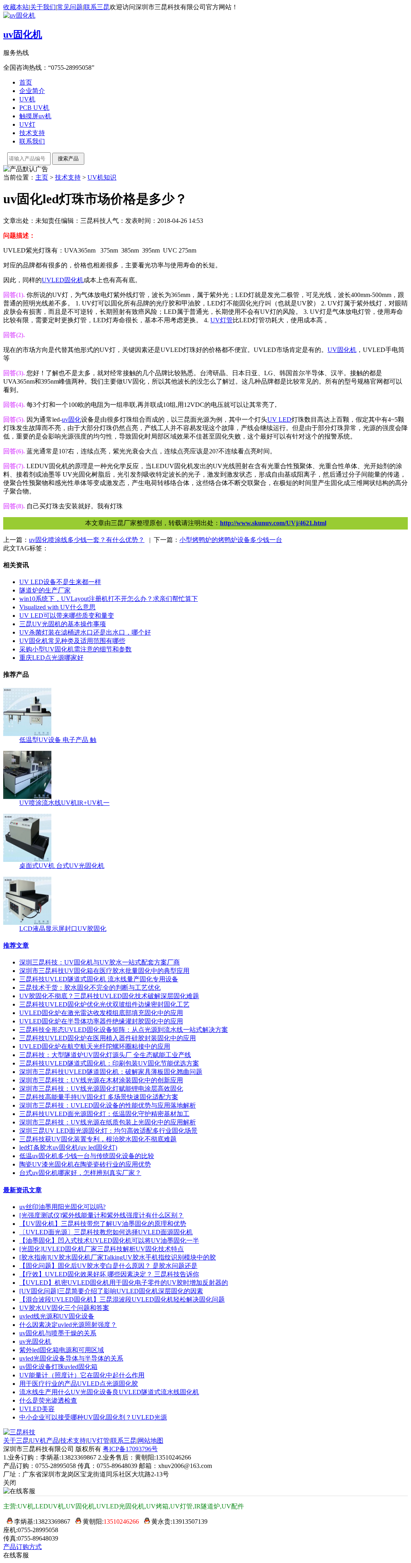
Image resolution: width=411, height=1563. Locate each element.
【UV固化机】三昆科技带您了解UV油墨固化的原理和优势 (102, 1223)
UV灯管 (98, 1440)
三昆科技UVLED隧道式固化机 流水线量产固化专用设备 (98, 979)
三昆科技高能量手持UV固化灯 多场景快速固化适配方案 (98, 1097)
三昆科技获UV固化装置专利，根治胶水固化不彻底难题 (98, 1139)
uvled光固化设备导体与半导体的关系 (71, 1358)
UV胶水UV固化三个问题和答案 (64, 1307)
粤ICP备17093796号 (130, 1449)
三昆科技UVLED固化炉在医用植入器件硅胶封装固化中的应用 (107, 1038)
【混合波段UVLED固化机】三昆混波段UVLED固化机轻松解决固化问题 (122, 1299)
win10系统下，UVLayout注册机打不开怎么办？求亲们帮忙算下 (108, 598)
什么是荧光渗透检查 (48, 1400)
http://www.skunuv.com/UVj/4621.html (273, 523)
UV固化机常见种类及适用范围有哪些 (72, 640)
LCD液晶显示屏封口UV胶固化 (62, 928)
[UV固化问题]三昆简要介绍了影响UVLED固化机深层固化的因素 (111, 1291)
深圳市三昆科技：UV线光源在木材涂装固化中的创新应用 (101, 1080)
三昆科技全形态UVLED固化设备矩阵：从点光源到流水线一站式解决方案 (123, 1029)
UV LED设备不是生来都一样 (60, 581)
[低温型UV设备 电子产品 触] (27, 733)
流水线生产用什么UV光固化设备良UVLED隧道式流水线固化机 (109, 1392)
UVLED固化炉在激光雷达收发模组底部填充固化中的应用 (101, 1012)
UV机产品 (44, 1440)
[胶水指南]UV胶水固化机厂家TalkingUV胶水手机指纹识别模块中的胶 (117, 1257)
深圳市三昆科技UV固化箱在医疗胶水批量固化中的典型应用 (104, 970)
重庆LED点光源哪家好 (51, 657)
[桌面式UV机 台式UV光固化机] (27, 859)
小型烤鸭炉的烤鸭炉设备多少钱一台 (230, 539)
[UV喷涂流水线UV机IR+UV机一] (27, 796)
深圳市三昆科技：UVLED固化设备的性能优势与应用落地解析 (107, 1105)
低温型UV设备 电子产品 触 (57, 739)
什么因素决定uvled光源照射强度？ (68, 1324)
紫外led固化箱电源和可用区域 (61, 1350)
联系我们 (32, 141)
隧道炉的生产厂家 (45, 590)
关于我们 (43, 7)
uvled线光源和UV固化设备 (56, 1316)
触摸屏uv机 (35, 116)
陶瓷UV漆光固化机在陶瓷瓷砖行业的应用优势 (85, 1164)
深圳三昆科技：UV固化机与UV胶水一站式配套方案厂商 (99, 962)
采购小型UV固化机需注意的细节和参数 (75, 649)
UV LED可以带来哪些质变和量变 (66, 615)
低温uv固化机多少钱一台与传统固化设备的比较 (86, 1156)
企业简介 (32, 90)
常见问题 (70, 7)
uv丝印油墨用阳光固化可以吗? (62, 1206)
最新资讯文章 (22, 1190)
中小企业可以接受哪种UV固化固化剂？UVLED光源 (93, 1417)
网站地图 (150, 1440)
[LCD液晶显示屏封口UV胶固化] (27, 922)
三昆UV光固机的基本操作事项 (62, 624)
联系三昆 (97, 7)
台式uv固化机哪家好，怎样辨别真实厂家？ (80, 1172)
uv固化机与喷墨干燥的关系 (57, 1333)
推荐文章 (16, 945)
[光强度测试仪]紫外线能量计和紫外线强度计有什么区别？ (101, 1215)
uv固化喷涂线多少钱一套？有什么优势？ (86, 539)
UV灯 (27, 124)
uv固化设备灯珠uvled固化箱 (58, 1366)
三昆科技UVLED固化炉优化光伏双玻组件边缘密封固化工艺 (104, 1004)
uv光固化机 (35, 1341)
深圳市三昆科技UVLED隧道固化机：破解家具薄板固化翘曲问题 (110, 1071)
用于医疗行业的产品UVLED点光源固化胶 (78, 1383)
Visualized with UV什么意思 (57, 607)
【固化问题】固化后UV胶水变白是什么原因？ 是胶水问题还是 (108, 1265)
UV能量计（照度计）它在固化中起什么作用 (81, 1375)
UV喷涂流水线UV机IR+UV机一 (64, 802)
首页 (25, 82)
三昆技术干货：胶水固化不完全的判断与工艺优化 (90, 987)
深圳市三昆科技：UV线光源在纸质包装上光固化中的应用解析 (107, 1122)
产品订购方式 (22, 1546)
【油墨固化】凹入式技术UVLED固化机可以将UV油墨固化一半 (109, 1240)
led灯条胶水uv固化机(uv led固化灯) (68, 1147)
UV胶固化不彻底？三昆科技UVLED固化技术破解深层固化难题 (109, 996)
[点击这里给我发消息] (7, 1521)
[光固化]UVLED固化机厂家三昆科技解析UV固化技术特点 (101, 1249)
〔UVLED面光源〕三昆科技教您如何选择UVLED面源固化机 (106, 1232)
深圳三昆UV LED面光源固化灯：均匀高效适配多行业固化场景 (108, 1130)
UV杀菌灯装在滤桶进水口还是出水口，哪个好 (85, 632)
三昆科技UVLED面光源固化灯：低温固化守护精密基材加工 (104, 1113)
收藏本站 (16, 7)
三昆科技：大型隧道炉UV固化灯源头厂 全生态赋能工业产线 (105, 1054)
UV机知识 (101, 177)
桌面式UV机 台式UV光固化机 (61, 865)
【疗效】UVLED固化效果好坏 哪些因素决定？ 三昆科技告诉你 (109, 1274)
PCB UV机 (34, 107)
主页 (41, 177)
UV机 (27, 99)
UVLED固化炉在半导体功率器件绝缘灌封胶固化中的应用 (101, 1021)
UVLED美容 (37, 1408)
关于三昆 (16, 1440)
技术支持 (32, 132)
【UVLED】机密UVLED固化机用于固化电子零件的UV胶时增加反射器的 (123, 1282)
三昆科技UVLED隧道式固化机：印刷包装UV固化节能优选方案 (109, 1063)
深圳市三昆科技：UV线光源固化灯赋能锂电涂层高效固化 (101, 1088)
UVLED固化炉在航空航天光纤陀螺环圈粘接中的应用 (94, 1046)
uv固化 (71, 419)
